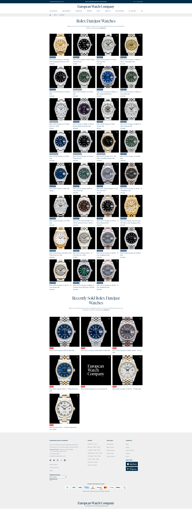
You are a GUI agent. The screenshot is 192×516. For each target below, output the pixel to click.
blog (98, 10)
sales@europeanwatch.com (56, 1)
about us (107, 10)
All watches (110, 444)
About (127, 447)
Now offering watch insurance (96, 1)
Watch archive (111, 456)
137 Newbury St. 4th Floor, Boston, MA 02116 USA (64, 447)
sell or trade (120, 10)
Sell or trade (110, 453)
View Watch (61, 44)
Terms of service (54, 467)
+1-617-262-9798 (54, 453)
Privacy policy (54, 464)
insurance (79, 10)
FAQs (51, 470)
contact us (103, 28)
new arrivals (66, 10)
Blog (127, 444)
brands (89, 10)
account (133, 10)
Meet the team (130, 450)
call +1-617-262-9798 (138, 1)
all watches (53, 10)
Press (127, 456)
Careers (128, 453)
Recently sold (110, 450)
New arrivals (110, 447)
